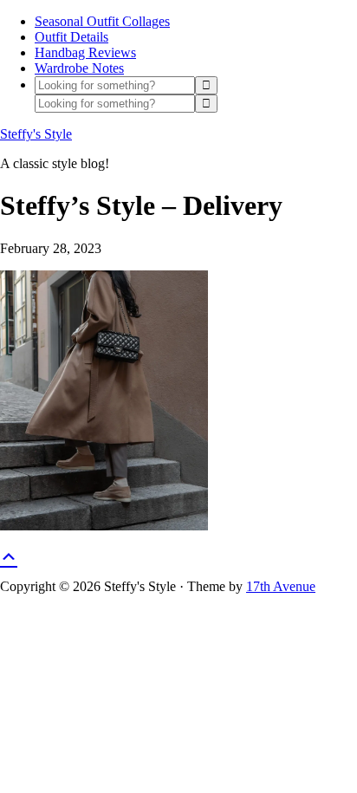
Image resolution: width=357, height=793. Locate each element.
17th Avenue (280, 586)
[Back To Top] (8, 555)
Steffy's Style (36, 134)
